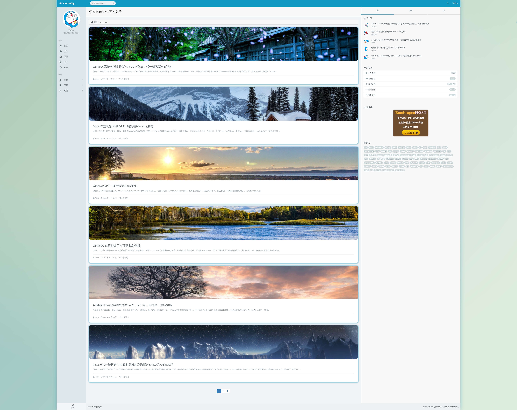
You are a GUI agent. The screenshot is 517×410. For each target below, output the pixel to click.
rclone (379, 155)
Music (367, 170)
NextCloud (419, 151)
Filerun (405, 159)
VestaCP (372, 159)
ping (411, 159)
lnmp (409, 147)
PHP (449, 151)
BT (447, 159)
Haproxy (379, 163)
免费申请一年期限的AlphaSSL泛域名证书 (388, 47)
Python (420, 155)
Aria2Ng (441, 159)
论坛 (406, 163)
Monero (367, 166)
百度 (425, 147)
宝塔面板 (414, 163)
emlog (442, 155)
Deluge (450, 163)
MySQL (395, 151)
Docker (384, 151)
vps (366, 147)
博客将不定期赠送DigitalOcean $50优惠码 (388, 31)
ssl (420, 147)
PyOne (401, 166)
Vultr (443, 163)
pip (392, 170)
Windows (428, 151)
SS (421, 166)
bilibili (374, 166)
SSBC (386, 163)
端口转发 (395, 155)
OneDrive (432, 147)
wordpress (379, 147)
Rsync (432, 166)
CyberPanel (400, 170)
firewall (400, 163)
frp (407, 166)
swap (426, 166)
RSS (366, 159)
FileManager (434, 155)
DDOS (378, 170)
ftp (444, 151)
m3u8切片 (414, 166)
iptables (410, 151)
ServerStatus (448, 166)
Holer (388, 166)
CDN (413, 155)
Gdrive (422, 163)
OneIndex (432, 159)
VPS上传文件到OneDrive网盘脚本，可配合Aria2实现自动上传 (396, 39)
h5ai (377, 151)
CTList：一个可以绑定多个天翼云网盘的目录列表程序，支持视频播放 (400, 23)
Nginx (445, 147)
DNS (428, 163)
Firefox (397, 159)
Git (426, 155)
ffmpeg (394, 166)
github (381, 166)
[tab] (377, 11)
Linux (371, 147)
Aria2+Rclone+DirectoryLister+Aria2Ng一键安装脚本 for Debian (396, 56)
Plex (416, 159)
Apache (387, 155)
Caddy (403, 151)
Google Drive (369, 151)
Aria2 (394, 147)
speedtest (437, 151)
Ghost (439, 166)
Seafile (393, 163)
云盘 (373, 155)
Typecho (436, 406)
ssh (390, 151)
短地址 (449, 155)
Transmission (405, 155)
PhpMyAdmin (369, 163)
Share (415, 147)
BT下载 (387, 147)
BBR (439, 147)
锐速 (372, 170)
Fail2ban (386, 170)
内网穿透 (381, 159)
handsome (435, 163)
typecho (402, 147)
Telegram (390, 159)
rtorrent (424, 159)
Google (367, 155)
